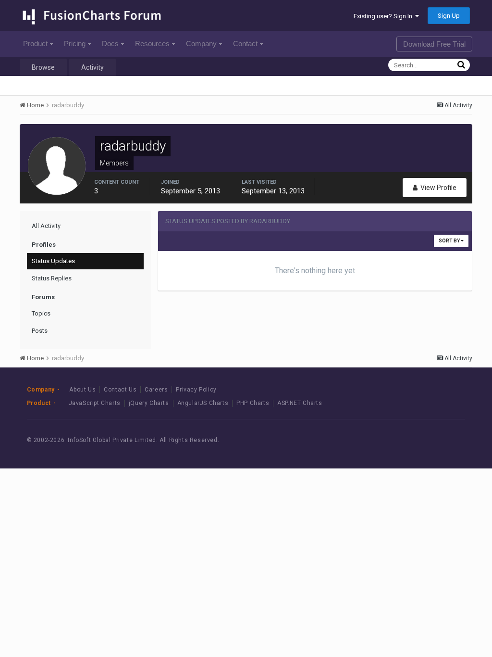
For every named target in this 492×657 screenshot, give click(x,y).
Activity (92, 67)
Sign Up (449, 15)
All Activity (46, 225)
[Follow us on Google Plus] (449, 440)
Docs (110, 43)
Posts (40, 330)
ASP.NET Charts (299, 403)
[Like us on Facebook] (406, 440)
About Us (82, 389)
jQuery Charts (149, 403)
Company (201, 43)
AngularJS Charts (203, 403)
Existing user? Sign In (384, 16)
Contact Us (120, 389)
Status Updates (53, 261)
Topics (41, 313)
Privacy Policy (196, 389)
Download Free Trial (434, 44)
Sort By (450, 240)
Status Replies (52, 278)
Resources (152, 43)
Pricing (75, 43)
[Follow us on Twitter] (427, 440)
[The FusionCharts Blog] (384, 440)
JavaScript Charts (95, 403)
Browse (43, 67)
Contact (245, 43)
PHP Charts (252, 403)
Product (35, 43)
